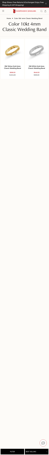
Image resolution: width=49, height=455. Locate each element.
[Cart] (45, 11)
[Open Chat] (43, 443)
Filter (12, 451)
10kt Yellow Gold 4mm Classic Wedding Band (12, 67)
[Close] (46, 3)
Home (9, 18)
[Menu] (3, 11)
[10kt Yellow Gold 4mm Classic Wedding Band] (12, 50)
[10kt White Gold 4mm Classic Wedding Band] (36, 50)
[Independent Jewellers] (24, 11)
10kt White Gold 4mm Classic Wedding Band (36, 67)
